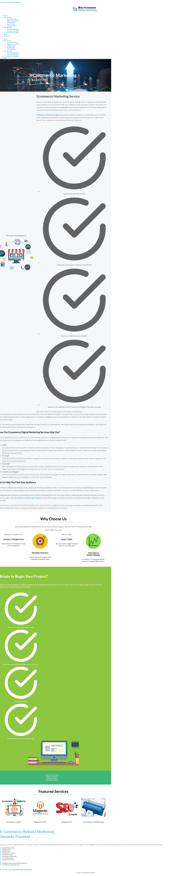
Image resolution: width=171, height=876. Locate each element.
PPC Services (8, 27)
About (5, 15)
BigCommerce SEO (13, 21)
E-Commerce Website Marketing (22, 870)
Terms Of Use (81, 872)
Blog (5, 34)
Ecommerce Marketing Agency (49, 115)
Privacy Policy (90, 872)
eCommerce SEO (12, 19)
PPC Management (12, 29)
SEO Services (8, 17)
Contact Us (7, 36)
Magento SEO (11, 22)
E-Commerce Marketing (11, 32)
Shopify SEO (11, 24)
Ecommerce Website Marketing (10, 2)
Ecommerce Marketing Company (28, 498)
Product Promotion (13, 31)
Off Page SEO (11, 26)
